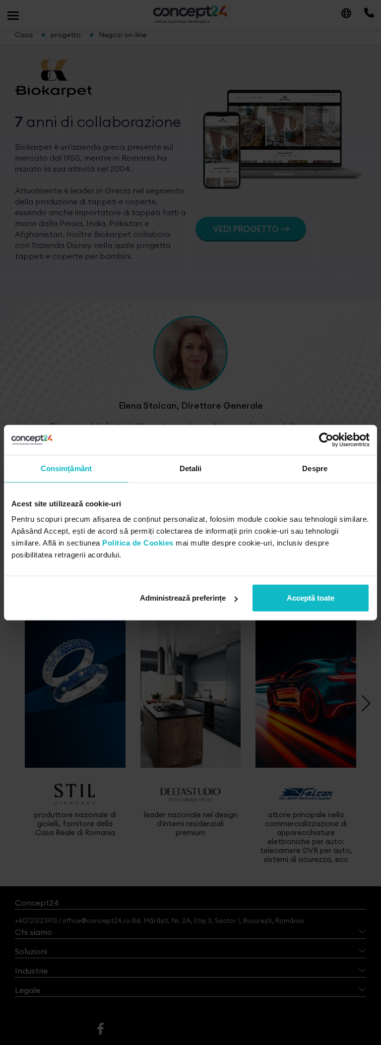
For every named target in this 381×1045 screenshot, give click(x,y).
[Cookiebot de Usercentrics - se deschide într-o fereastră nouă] (326, 439)
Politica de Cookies (138, 543)
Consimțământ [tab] (66, 468)
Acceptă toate (310, 598)
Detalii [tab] (191, 468)
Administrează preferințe (183, 598)
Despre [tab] (314, 468)
